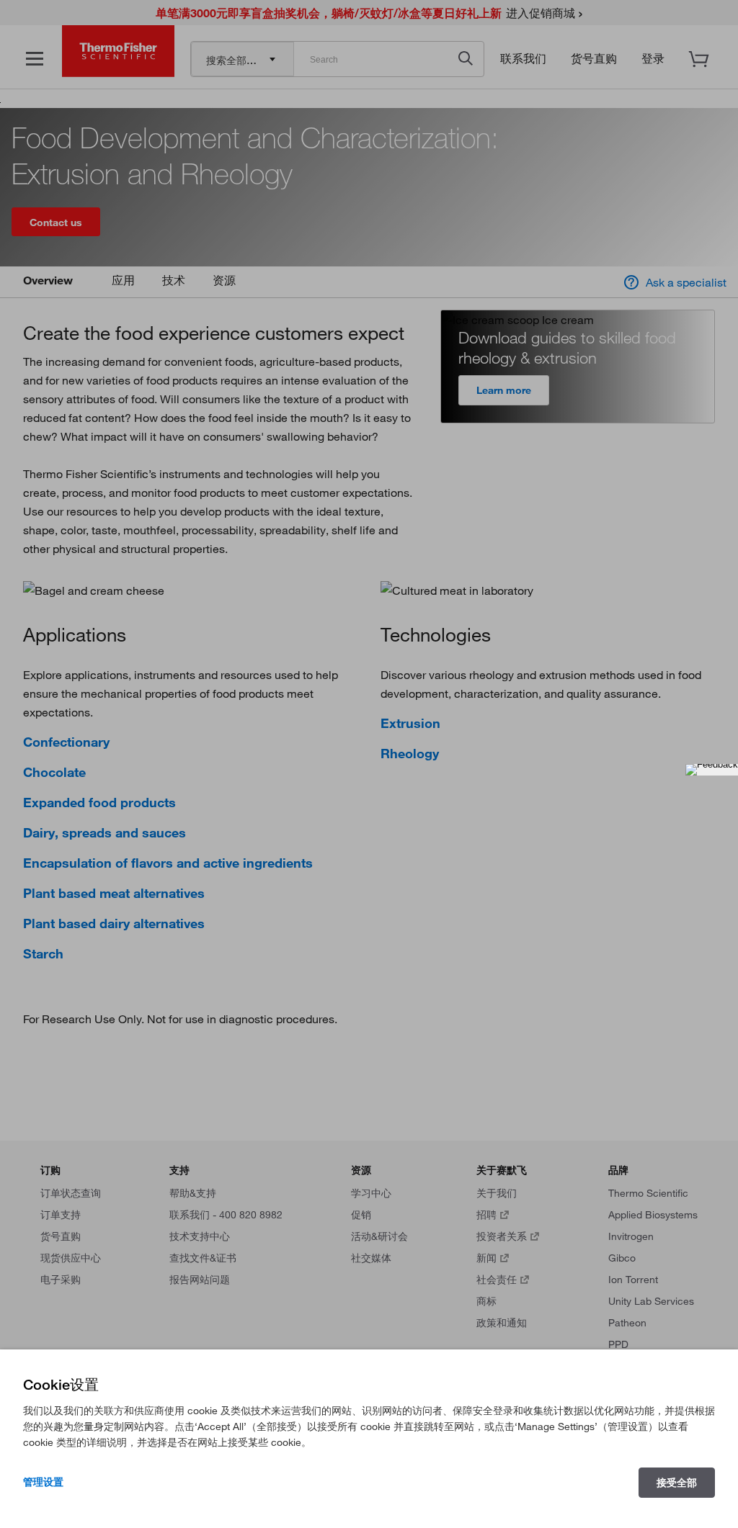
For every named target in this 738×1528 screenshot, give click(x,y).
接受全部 (677, 1482)
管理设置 (43, 1481)
